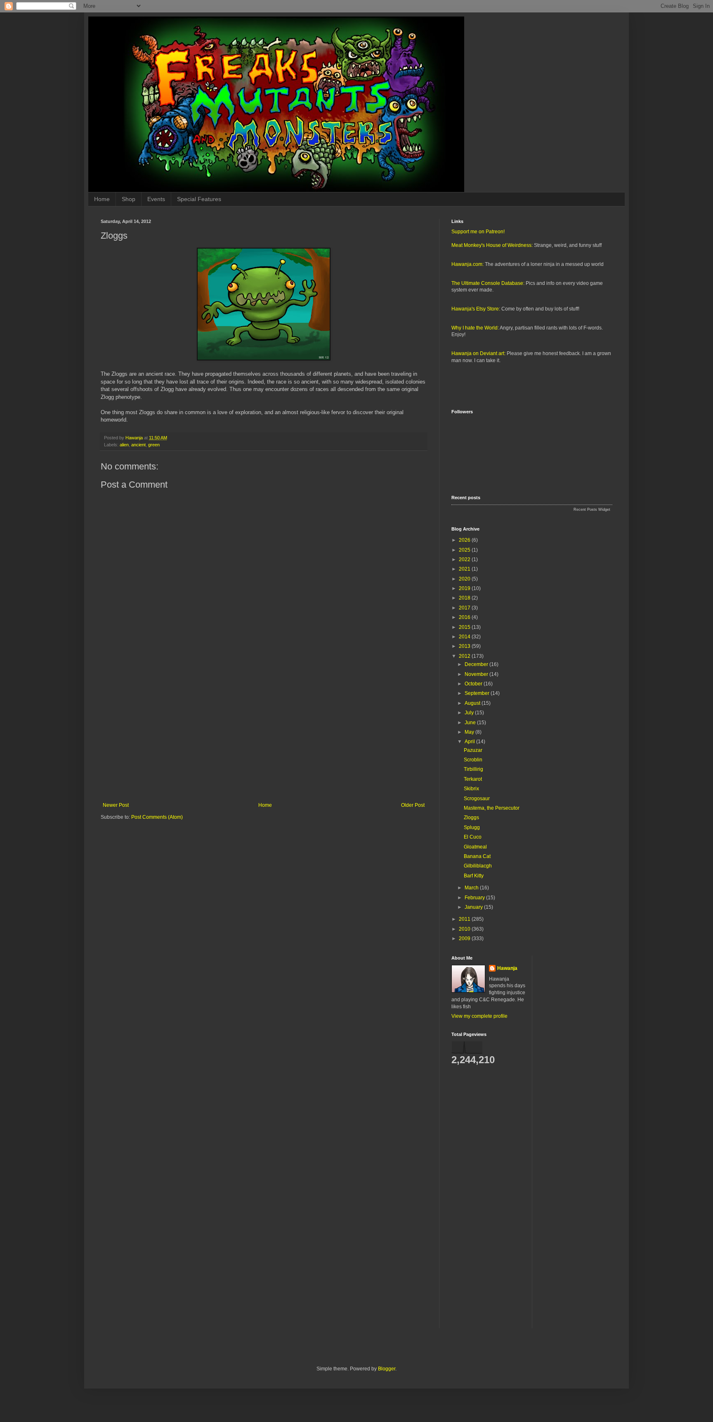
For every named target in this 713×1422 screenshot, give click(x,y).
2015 (465, 627)
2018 (465, 598)
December (477, 664)
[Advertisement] (264, 734)
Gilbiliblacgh (478, 866)
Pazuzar (473, 750)
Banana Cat (477, 856)
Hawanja (507, 968)
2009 (465, 938)
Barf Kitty (474, 876)
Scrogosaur (477, 798)
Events (156, 199)
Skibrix (471, 789)
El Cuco (473, 837)
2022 (465, 559)
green (154, 444)
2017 (465, 608)
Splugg (472, 827)
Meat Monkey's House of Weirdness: (492, 245)
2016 (465, 617)
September (478, 693)
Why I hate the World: (475, 328)
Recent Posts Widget (592, 509)
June (471, 722)
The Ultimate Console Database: (487, 283)
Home (102, 199)
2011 (465, 919)
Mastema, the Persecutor (491, 808)
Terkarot (473, 779)
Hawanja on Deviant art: (478, 353)
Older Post (413, 805)
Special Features (199, 199)
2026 (465, 540)
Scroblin (473, 760)
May (470, 732)
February (475, 898)
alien (124, 444)
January (474, 907)
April (470, 741)
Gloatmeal (475, 847)
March (472, 888)
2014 (465, 637)
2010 (465, 929)
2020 (465, 579)
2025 (465, 550)
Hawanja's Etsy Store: (475, 309)
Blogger (386, 1369)
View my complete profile (479, 1016)
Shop (128, 199)
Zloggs (471, 817)
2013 (465, 646)
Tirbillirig (473, 769)
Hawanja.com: (467, 264)
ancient (138, 444)
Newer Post (116, 805)
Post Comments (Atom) (157, 817)
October (474, 684)
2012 (465, 656)
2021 (465, 569)
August (473, 703)
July (470, 713)
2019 (465, 588)
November (477, 674)
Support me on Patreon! (478, 232)
